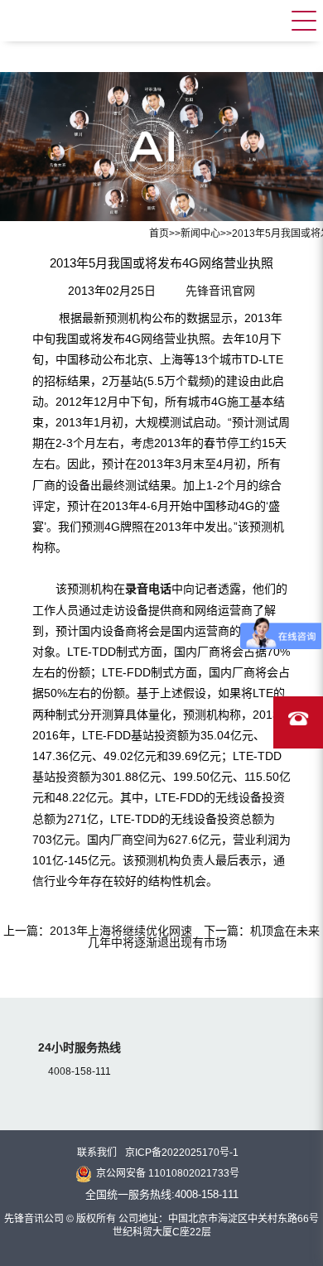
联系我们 (97, 1152)
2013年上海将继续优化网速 (121, 930)
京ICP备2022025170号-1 (182, 1152)
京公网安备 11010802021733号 (167, 1173)
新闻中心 (200, 233)
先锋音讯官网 (220, 290)
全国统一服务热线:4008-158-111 (162, 1194)
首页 (159, 233)
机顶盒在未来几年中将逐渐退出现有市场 (204, 936)
